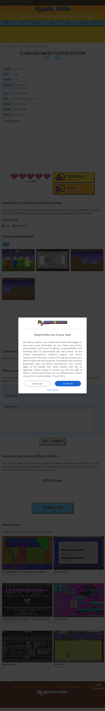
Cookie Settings (44, 376)
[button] (52, 389)
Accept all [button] (68, 383)
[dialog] (52, 355)
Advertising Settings (41, 372)
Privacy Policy (58, 376)
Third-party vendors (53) (48, 357)
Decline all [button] (37, 383)
